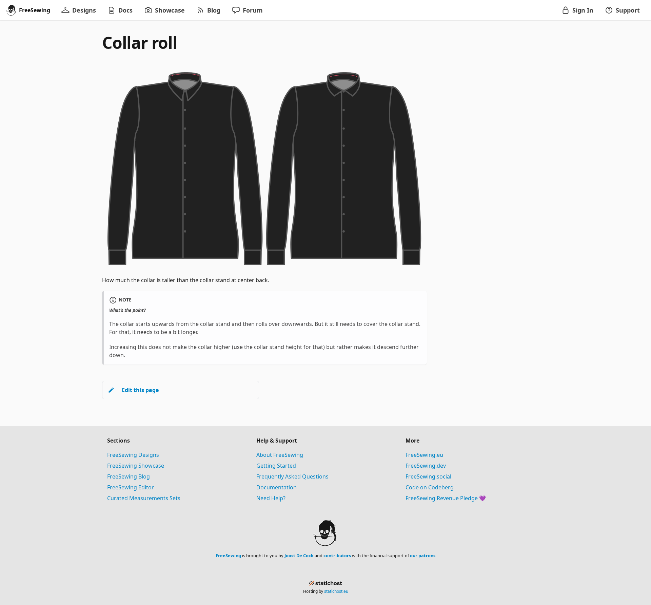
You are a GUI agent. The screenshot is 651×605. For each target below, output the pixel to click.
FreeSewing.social (428, 476)
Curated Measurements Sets (143, 498)
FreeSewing (228, 555)
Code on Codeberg (430, 487)
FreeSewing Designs (133, 454)
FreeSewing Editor (130, 487)
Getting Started (276, 465)
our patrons (422, 555)
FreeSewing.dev (426, 465)
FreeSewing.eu (424, 454)
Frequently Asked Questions (292, 476)
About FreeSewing (279, 454)
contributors (337, 555)
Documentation (276, 487)
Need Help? (270, 498)
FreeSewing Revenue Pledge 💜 (446, 498)
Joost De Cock (299, 555)
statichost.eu (336, 591)
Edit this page (140, 390)
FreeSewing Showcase (135, 465)
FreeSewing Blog (128, 476)
